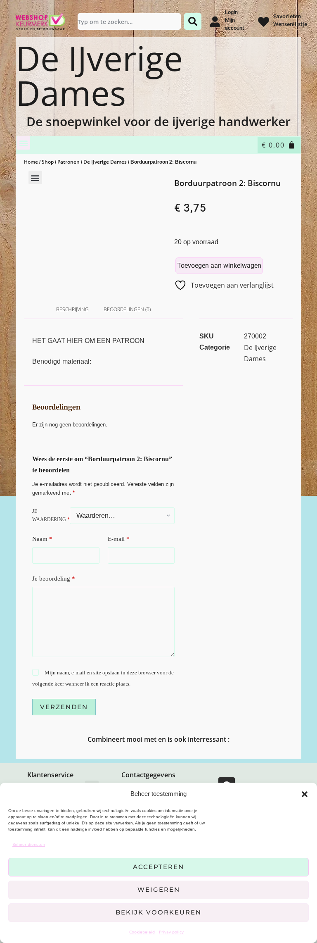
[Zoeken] (192, 21)
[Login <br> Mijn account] (215, 21)
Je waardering (51, 515)
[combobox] (129, 21)
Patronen (68, 161)
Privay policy (171, 932)
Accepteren (158, 867)
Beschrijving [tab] (72, 309)
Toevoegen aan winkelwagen (219, 265)
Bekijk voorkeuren (158, 912)
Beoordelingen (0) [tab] (127, 309)
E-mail (119, 539)
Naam (42, 539)
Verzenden (64, 707)
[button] (304, 794)
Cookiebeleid (142, 932)
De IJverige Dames (99, 75)
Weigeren (158, 889)
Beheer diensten (28, 844)
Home (31, 161)
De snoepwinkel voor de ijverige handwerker (158, 121)
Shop (48, 161)
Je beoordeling (53, 578)
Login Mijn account (234, 20)
